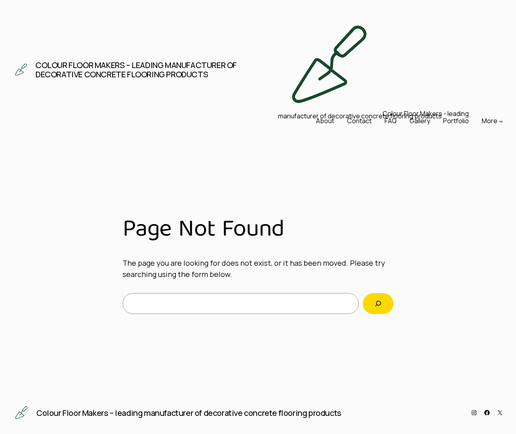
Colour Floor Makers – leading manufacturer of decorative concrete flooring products (136, 70)
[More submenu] (501, 121)
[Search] (378, 303)
